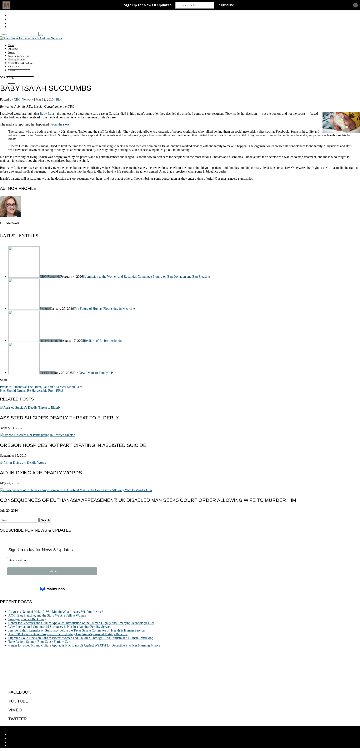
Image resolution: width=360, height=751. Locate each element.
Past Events (47, 372)
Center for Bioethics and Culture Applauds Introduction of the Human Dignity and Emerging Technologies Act (81, 623)
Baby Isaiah (47, 113)
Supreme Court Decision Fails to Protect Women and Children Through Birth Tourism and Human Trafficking (80, 638)
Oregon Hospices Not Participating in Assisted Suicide (73, 445)
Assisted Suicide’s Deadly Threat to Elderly (59, 417)
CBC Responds (50, 276)
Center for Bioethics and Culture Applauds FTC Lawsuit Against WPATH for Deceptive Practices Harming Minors (84, 645)
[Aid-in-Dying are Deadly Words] (23, 462)
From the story (60, 124)
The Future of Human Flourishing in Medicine (104, 308)
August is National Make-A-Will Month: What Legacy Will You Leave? (55, 611)
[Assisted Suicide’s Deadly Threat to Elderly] (30, 407)
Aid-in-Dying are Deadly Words (41, 472)
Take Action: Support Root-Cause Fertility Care (39, 641)
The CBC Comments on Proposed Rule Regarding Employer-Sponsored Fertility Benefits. (68, 634)
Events (11, 70)
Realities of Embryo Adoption (103, 340)
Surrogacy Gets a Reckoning (27, 619)
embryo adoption (51, 340)
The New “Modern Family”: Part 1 (96, 372)
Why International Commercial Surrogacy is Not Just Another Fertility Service (59, 626)
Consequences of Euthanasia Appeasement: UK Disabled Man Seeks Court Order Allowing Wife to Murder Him (148, 500)
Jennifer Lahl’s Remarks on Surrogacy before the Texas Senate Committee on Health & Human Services (77, 630)
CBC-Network (23, 99)
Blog (59, 99)
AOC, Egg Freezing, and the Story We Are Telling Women (47, 615)
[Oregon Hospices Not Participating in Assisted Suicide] (37, 435)
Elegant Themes (28, 727)
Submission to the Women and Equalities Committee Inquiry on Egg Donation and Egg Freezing (146, 276)
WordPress (65, 727)
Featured (45, 308)
